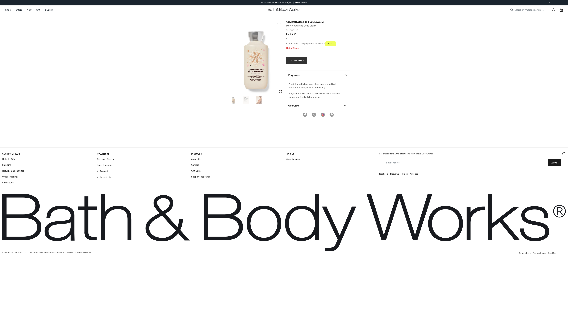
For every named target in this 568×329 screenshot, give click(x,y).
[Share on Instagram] (322, 114)
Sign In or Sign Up (105, 159)
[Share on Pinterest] (331, 114)
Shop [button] (8, 9)
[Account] (553, 10)
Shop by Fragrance (200, 176)
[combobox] (529, 10)
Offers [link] (19, 9)
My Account (102, 171)
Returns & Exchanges (13, 170)
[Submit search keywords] (511, 9)
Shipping (6, 164)
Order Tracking (10, 176)
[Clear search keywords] (547, 10)
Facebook (383, 173)
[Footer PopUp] (564, 153)
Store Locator (293, 158)
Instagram (394, 173)
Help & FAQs (8, 158)
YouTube (414, 173)
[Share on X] (314, 114)
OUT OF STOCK (297, 60)
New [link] (29, 9)
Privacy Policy (539, 253)
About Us (196, 158)
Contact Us (8, 182)
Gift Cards (196, 170)
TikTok (405, 173)
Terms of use (525, 253)
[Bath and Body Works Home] (284, 10)
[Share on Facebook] (305, 114)
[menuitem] (8, 9)
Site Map (552, 253)
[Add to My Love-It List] (279, 22)
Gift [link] (38, 9)
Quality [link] (49, 9)
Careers (195, 164)
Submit (555, 162)
